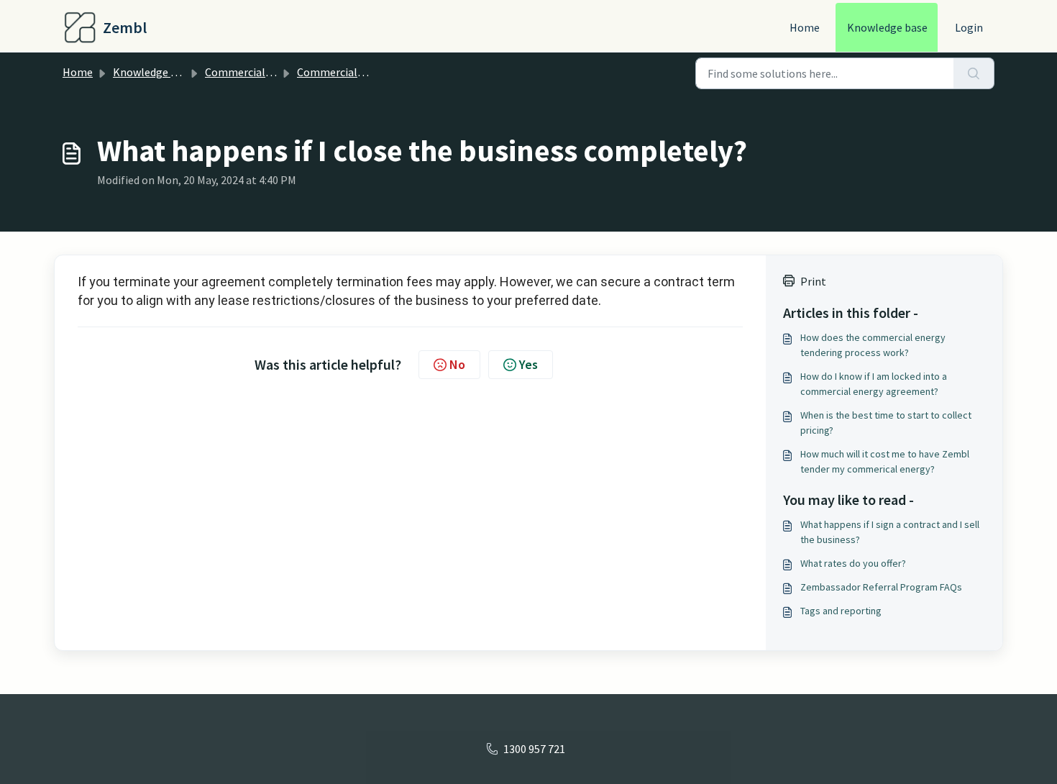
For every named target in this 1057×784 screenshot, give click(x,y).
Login (969, 27)
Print (813, 281)
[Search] (973, 73)
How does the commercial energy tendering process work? (873, 345)
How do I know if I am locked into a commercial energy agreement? (873, 384)
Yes (528, 364)
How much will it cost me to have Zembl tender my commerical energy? (884, 461)
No (457, 364)
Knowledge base (887, 27)
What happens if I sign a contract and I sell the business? (889, 532)
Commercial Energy (253, 72)
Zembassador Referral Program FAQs (881, 586)
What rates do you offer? (853, 563)
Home (805, 27)
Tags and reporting (841, 610)
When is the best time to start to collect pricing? (885, 423)
